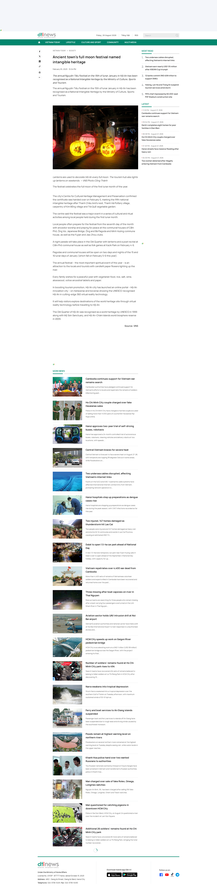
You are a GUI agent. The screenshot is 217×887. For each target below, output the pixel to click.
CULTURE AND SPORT (91, 42)
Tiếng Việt (125, 35)
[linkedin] (40, 61)
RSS (136, 35)
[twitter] (40, 56)
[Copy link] (40, 66)
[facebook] (40, 51)
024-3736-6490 (71, 882)
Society (72, 50)
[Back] (40, 77)
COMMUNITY (113, 42)
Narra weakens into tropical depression (107, 686)
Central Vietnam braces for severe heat (107, 449)
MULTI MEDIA (130, 42)
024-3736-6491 (54, 882)
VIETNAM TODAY (52, 42)
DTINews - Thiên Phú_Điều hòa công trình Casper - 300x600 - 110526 (160, 172)
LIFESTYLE (70, 42)
